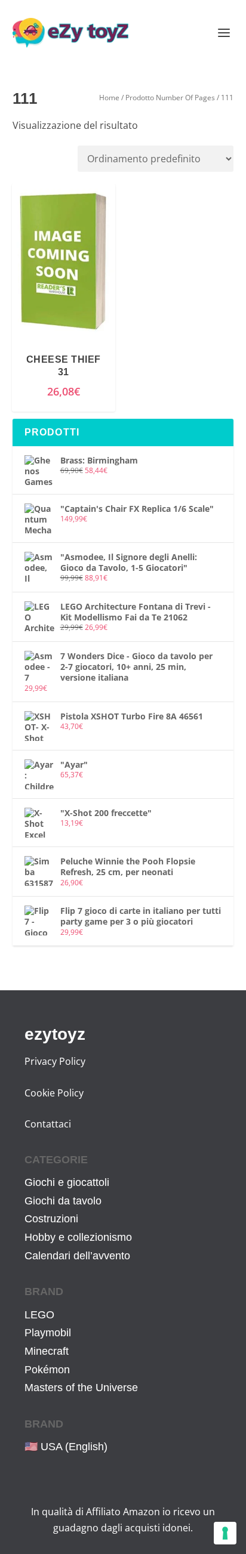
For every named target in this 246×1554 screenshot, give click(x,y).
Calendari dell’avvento (77, 1256)
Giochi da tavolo (63, 1201)
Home (109, 97)
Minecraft (46, 1351)
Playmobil (47, 1333)
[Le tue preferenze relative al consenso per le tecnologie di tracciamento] (225, 1533)
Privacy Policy (54, 1061)
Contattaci (47, 1123)
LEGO (39, 1315)
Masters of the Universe (81, 1388)
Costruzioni (51, 1219)
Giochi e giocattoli (66, 1182)
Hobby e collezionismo (78, 1237)
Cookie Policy (54, 1092)
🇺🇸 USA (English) (65, 1447)
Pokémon (47, 1370)
